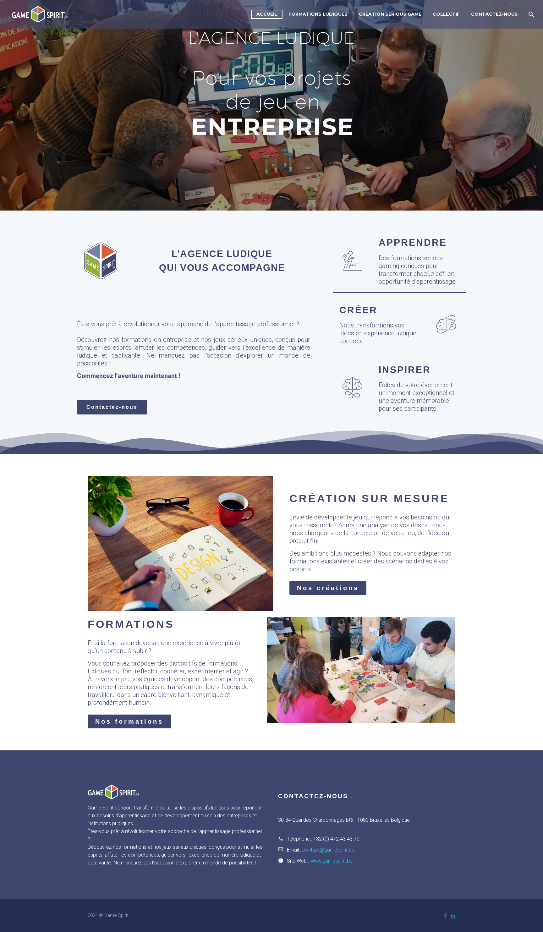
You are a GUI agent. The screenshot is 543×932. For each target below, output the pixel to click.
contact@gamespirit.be (328, 850)
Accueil (266, 14)
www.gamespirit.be (331, 861)
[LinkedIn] (453, 915)
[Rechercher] (530, 14)
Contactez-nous (494, 14)
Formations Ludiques (318, 14)
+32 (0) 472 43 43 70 (336, 839)
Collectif (446, 14)
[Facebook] (445, 915)
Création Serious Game (390, 14)
